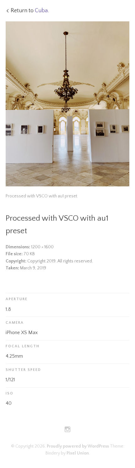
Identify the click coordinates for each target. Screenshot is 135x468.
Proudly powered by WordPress (78, 446)
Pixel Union (78, 453)
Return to (30, 11)
